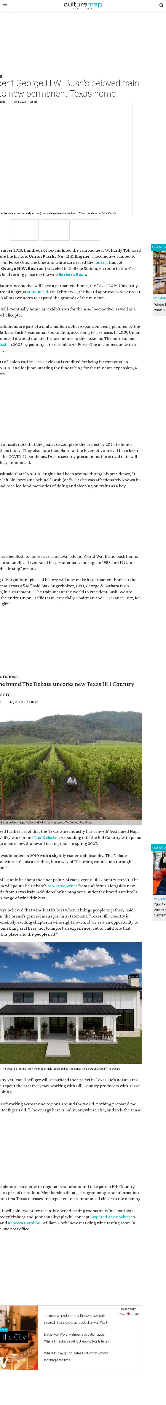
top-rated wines (62, 885)
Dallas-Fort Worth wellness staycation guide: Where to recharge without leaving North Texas (76, 1337)
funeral (101, 262)
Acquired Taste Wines (110, 1216)
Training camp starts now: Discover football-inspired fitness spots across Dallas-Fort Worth (76, 1319)
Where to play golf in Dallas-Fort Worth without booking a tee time (76, 1356)
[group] (25, 230)
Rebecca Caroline (24, 1222)
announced (37, 291)
